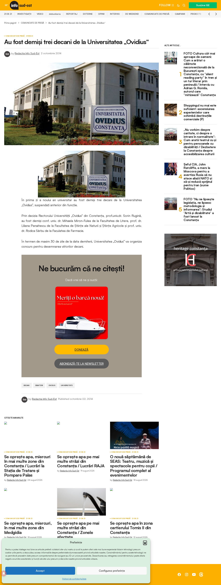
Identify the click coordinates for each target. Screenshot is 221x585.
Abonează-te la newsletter (82, 364)
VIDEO (40, 14)
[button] (145, 542)
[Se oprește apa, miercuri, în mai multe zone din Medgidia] (28, 502)
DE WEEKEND (132, 14)
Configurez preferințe (112, 570)
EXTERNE (88, 14)
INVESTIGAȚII (24, 14)
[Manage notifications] (3, 573)
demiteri (39, 385)
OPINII (101, 14)
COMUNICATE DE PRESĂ (156, 14)
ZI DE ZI (8, 14)
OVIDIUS (29, 36)
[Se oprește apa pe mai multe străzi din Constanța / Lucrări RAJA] (81, 435)
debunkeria (55, 14)
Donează (81, 350)
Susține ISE (203, 5)
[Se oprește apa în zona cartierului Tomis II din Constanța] (134, 502)
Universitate (67, 385)
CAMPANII (180, 14)
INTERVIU (115, 14)
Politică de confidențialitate (74, 578)
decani (27, 385)
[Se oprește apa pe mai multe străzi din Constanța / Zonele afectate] (81, 502)
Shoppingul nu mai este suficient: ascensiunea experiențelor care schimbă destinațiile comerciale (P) (200, 112)
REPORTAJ (71, 14)
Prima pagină (10, 23)
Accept (40, 570)
